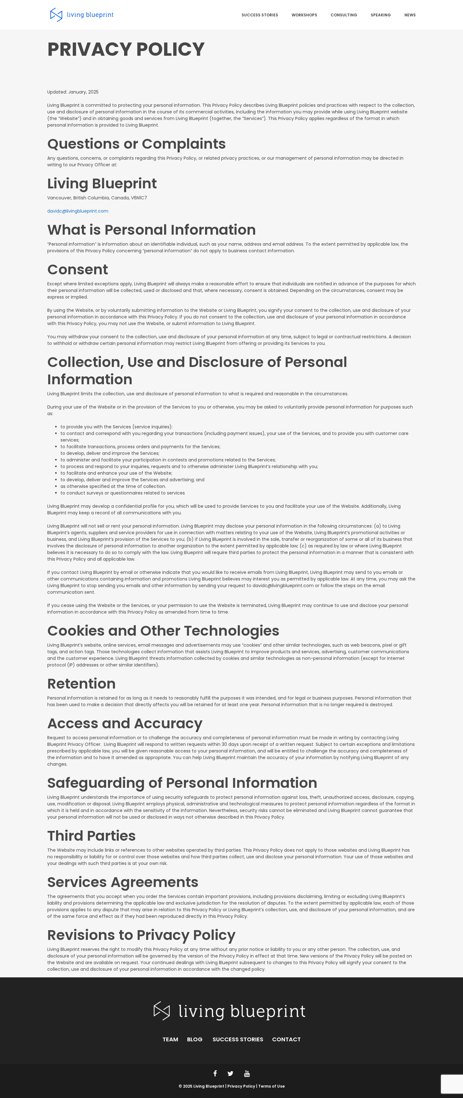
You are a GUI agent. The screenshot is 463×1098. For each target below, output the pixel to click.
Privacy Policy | (242, 1086)
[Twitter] (230, 1073)
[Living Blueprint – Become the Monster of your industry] (82, 14)
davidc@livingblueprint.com (77, 211)
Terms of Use (271, 1086)
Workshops (304, 15)
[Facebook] (215, 1073)
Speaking (381, 15)
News (410, 15)
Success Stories (260, 15)
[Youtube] (247, 1073)
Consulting (344, 15)
